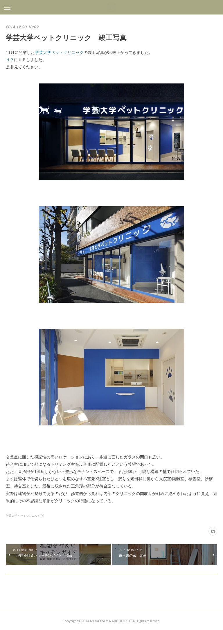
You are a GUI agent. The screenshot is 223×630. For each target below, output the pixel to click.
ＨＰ (10, 59)
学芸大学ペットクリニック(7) (25, 516)
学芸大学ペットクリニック (59, 52)
